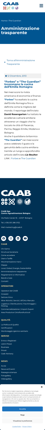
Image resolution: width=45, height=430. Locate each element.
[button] (42, 387)
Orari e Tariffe (6, 259)
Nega (22, 415)
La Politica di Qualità (10, 325)
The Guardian (28, 158)
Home (4, 21)
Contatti (4, 281)
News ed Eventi (8, 369)
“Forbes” (9, 99)
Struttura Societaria (9, 252)
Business (5, 347)
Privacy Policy (27, 426)
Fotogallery (6, 376)
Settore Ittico (7, 297)
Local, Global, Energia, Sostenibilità (16, 268)
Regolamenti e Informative (13, 275)
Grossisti (4, 294)
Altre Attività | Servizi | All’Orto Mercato (17, 301)
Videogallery (6, 379)
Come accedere (8, 255)
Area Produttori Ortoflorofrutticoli (15, 312)
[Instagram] (10, 238)
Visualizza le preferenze (22, 421)
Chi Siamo (5, 249)
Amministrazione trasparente (14, 272)
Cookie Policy (16, 426)
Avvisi (3, 366)
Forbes (15, 158)
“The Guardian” (13, 140)
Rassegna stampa (9, 372)
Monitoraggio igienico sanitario (14, 331)
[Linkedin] (18, 238)
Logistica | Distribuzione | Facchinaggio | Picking (18, 305)
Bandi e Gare (6, 278)
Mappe (4, 265)
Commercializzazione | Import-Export (17, 309)
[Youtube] (25, 238)
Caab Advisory (7, 354)
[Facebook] (3, 238)
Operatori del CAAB (9, 291)
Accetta (22, 409)
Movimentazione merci (11, 262)
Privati (4, 350)
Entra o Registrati (8, 341)
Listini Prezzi (6, 344)
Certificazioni (6, 328)
